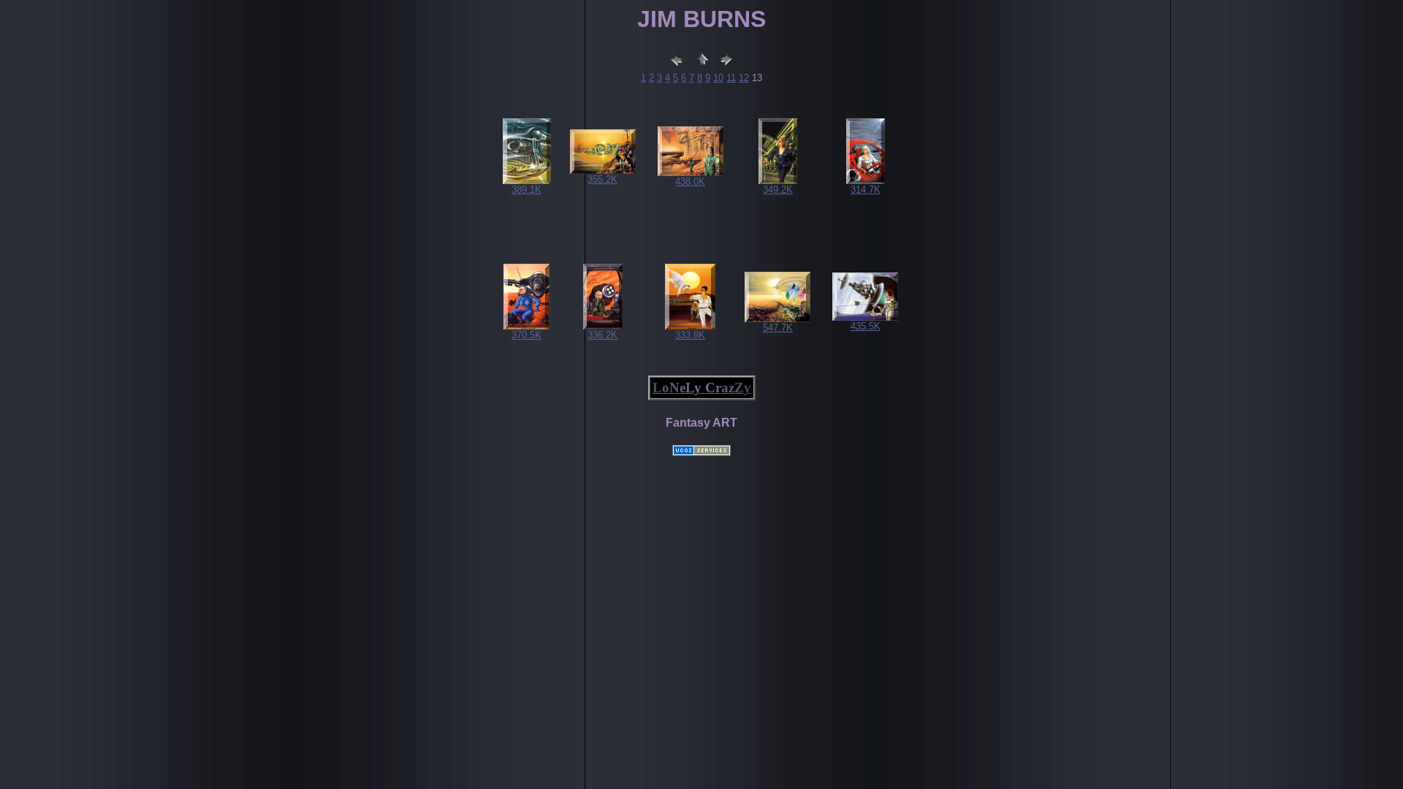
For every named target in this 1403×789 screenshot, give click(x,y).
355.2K (602, 179)
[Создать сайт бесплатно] (701, 452)
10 (718, 77)
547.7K (778, 327)
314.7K (866, 189)
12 (744, 77)
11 (731, 77)
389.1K (526, 189)
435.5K (866, 326)
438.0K (690, 181)
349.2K (778, 189)
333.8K (690, 334)
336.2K (602, 334)
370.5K (526, 334)
